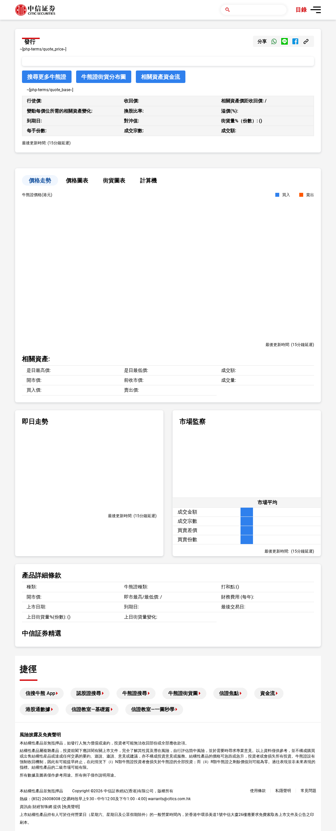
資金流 (267, 693)
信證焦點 (229, 693)
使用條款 (258, 790)
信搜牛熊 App (40, 693)
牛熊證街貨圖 (183, 693)
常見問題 (308, 790)
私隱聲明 (283, 790)
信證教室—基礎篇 (91, 709)
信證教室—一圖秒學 (153, 709)
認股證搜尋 (88, 693)
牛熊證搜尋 (134, 693)
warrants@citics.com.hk (169, 799)
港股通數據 (38, 709)
